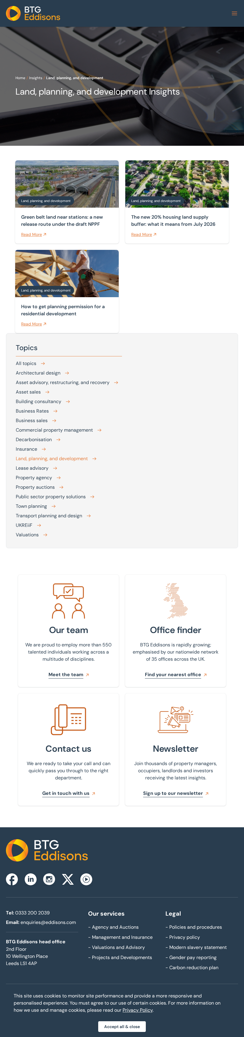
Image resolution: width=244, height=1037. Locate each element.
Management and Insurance (120, 937)
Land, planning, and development (74, 78)
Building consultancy (38, 401)
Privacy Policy (138, 1010)
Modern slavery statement (196, 947)
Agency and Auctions (113, 927)
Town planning (31, 506)
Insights (35, 78)
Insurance (26, 449)
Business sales (32, 420)
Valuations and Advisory (116, 947)
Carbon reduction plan (191, 967)
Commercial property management (54, 430)
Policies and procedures (193, 927)
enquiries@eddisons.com (48, 922)
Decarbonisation (34, 439)
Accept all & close (122, 1026)
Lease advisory (32, 468)
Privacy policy (182, 937)
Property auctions (35, 487)
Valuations (27, 535)
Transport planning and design (49, 516)
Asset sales (28, 392)
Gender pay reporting (191, 957)
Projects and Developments (120, 957)
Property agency (34, 477)
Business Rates (32, 411)
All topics (26, 363)
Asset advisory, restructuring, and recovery (63, 382)
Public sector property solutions (51, 497)
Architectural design (38, 373)
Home (20, 78)
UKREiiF (24, 525)
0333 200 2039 (32, 913)
